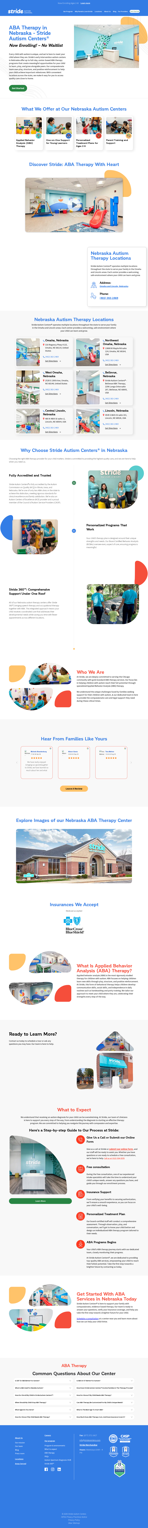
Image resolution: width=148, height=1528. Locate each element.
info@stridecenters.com (90, 1440)
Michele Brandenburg (39, 751)
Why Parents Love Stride (83, 11)
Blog (114, 11)
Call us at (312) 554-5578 (114, 1158)
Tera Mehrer (109, 751)
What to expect (51, 1449)
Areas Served (20, 1463)
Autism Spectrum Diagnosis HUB (58, 1460)
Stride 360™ (49, 1463)
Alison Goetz (73, 751)
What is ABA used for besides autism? (43, 1388)
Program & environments (55, 1445)
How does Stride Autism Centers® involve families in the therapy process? (105, 1388)
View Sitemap (74, 1523)
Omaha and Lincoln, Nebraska (114, 286)
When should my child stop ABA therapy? (43, 1402)
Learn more (85, 3)
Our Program (68, 11)
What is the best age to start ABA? (105, 1410)
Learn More (40, 1201)
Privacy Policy (74, 1520)
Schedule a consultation (88, 1318)
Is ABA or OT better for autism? (105, 1381)
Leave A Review (74, 788)
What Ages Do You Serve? (43, 1410)
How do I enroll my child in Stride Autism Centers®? (43, 1395)
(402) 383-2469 (109, 298)
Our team (19, 1446)
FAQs (47, 1456)
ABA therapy (49, 1453)
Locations (98, 11)
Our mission (20, 1442)
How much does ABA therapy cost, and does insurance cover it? (105, 1417)
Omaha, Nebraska (57, 340)
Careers (48, 1435)
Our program (50, 1441)
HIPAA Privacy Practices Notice (74, 1517)
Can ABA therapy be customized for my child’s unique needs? (105, 1402)
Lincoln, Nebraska (116, 410)
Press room (19, 1453)
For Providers (123, 11)
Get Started (18, 88)
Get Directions (51, 361)
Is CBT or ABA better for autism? (43, 1381)
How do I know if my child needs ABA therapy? (105, 1395)
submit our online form (121, 1148)
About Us (107, 11)
